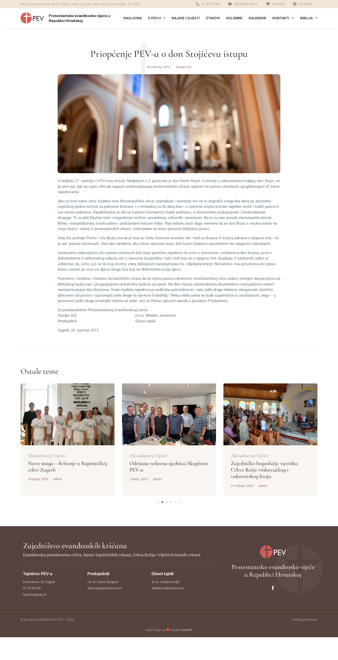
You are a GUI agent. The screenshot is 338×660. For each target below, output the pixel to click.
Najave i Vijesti (186, 18)
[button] (158, 502)
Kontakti (280, 18)
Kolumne (234, 18)
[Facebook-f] (272, 587)
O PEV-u (154, 18)
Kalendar (257, 18)
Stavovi (213, 18)
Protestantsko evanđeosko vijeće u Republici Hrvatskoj (79, 18)
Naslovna (132, 18)
